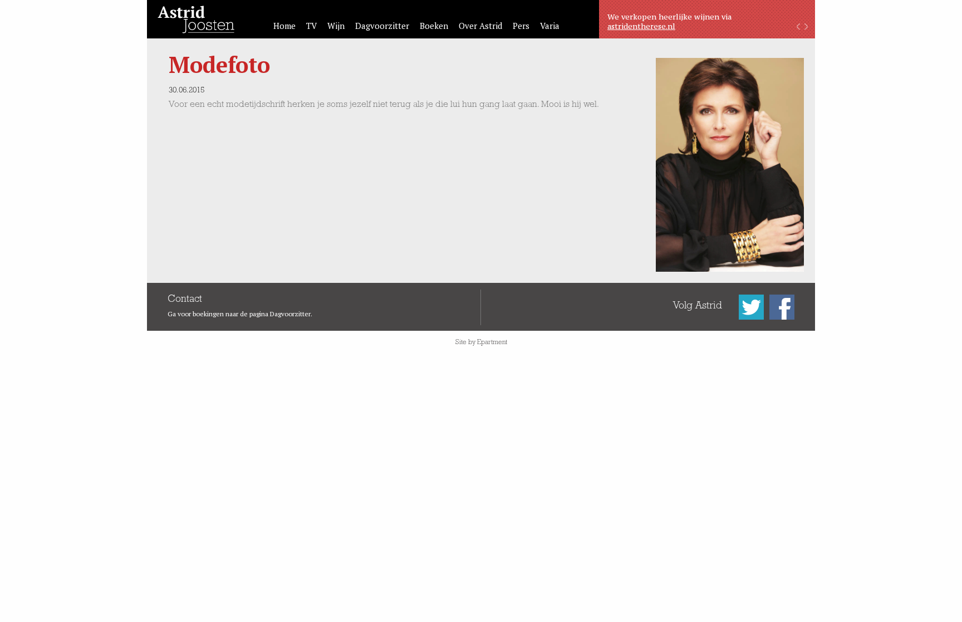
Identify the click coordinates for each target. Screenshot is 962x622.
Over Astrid (480, 25)
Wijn (336, 25)
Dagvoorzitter (382, 25)
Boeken (434, 25)
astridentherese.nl (641, 26)
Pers (521, 25)
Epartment (492, 343)
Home (284, 25)
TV (311, 25)
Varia (549, 25)
